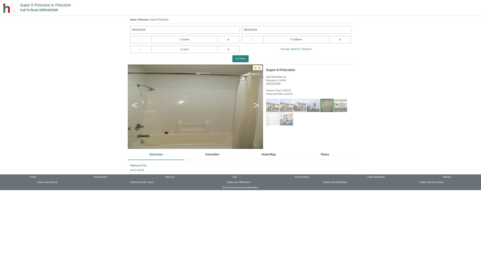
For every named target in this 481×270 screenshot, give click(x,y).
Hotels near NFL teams (142, 182)
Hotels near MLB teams (335, 182)
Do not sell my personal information (240, 187)
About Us (170, 177)
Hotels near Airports (47, 182)
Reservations (100, 177)
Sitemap (447, 177)
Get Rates (240, 58)
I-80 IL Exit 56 (137, 170)
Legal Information (376, 177)
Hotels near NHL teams (432, 182)
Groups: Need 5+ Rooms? (296, 48)
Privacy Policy (302, 177)
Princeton (143, 19)
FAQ (235, 177)
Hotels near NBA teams (238, 182)
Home (133, 19)
